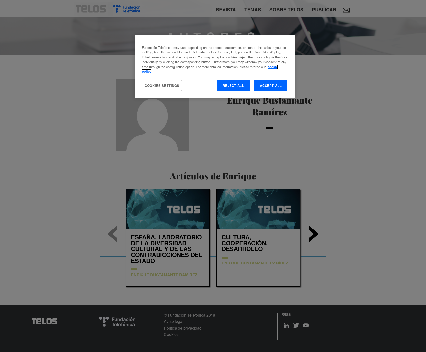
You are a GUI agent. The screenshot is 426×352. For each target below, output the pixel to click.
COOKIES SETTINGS (162, 85)
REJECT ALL (233, 85)
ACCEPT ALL (271, 85)
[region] (215, 66)
